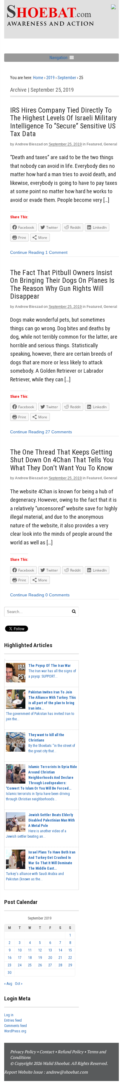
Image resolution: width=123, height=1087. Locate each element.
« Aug (8, 984)
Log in (8, 1015)
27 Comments (58, 431)
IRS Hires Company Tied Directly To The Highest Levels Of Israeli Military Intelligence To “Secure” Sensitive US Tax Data (63, 122)
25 (30, 965)
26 (40, 965)
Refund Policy (70, 1051)
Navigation (58, 57)
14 (60, 950)
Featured (94, 144)
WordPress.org (15, 1031)
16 (9, 958)
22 (70, 958)
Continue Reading (27, 252)
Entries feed (13, 1020)
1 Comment (56, 252)
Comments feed (15, 1026)
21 (60, 958)
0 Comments (57, 594)
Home (38, 77)
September (67, 77)
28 (60, 965)
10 (19, 950)
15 (70, 950)
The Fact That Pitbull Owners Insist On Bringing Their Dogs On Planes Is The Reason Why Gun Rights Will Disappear (62, 284)
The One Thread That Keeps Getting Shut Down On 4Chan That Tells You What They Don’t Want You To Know (62, 460)
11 (30, 950)
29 (70, 965)
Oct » (18, 984)
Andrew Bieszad (29, 144)
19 (40, 958)
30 (9, 973)
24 (19, 965)
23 (9, 965)
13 (50, 950)
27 (50, 965)
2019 (50, 77)
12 (40, 950)
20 (50, 958)
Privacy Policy (23, 1051)
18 (30, 958)
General (110, 144)
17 (19, 958)
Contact (46, 1051)
